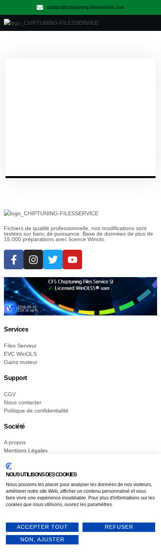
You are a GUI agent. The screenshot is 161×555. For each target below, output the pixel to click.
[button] (145, 23)
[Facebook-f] (13, 259)
